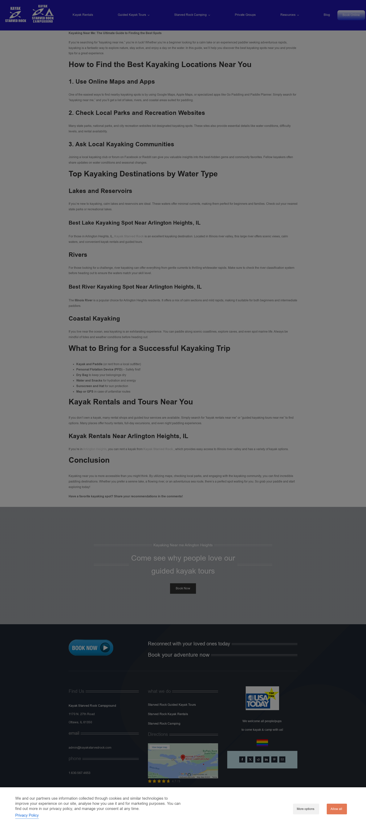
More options (305, 809)
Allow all (336, 809)
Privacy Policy (27, 815)
